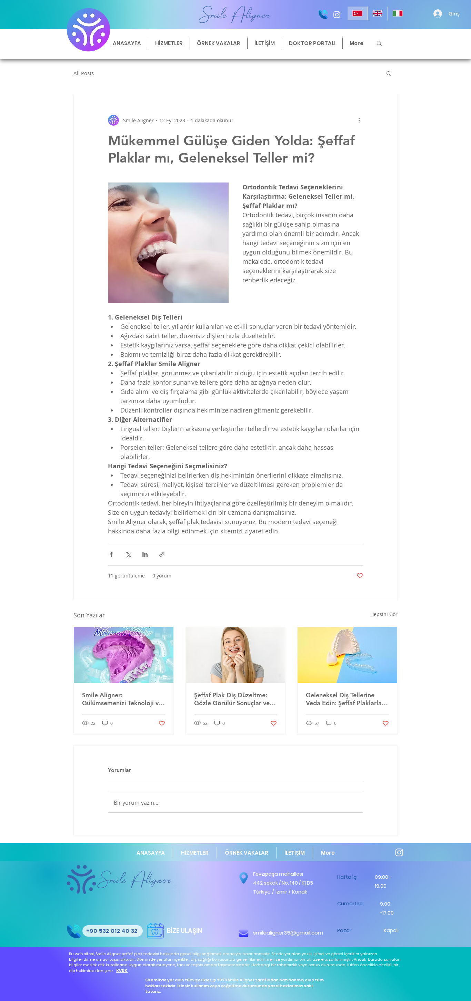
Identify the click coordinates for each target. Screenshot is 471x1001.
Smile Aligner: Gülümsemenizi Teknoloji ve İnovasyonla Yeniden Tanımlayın (122, 699)
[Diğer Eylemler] (359, 120)
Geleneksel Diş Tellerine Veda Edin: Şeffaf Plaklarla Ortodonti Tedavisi (344, 699)
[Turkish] (358, 13)
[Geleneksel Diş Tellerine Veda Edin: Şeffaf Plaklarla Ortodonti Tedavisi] (347, 655)
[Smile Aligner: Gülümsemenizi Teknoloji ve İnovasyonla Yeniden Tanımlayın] (123, 655)
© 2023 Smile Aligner (233, 980)
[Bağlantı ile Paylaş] (162, 554)
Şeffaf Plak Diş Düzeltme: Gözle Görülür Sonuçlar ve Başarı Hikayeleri (232, 699)
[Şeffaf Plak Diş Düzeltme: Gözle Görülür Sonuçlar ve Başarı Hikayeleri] (235, 655)
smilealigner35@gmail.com (288, 932)
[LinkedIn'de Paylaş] (145, 554)
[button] (388, 73)
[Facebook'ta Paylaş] (111, 554)
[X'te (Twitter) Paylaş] (128, 554)
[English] (378, 13)
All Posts (83, 73)
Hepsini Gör (384, 614)
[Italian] (398, 13)
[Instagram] (336, 14)
